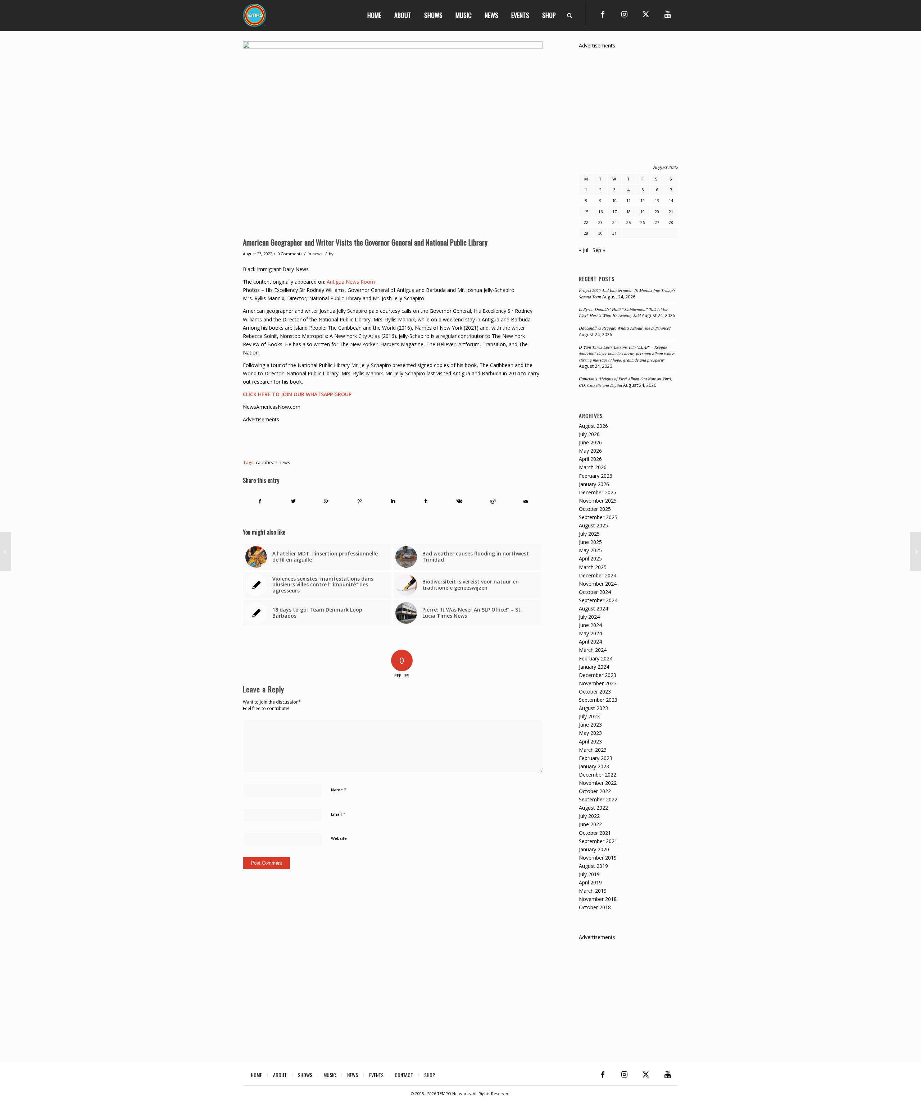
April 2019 (590, 882)
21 (671, 211)
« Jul (583, 250)
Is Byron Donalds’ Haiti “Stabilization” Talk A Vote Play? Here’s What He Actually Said (623, 312)
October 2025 (595, 508)
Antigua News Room (351, 281)
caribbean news (273, 462)
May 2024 (590, 633)
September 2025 (598, 517)
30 (600, 233)
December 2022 (597, 774)
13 (657, 200)
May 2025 (590, 550)
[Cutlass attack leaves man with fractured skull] (5, 551)
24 (614, 222)
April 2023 (590, 741)
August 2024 (593, 608)
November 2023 (598, 683)
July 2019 (589, 874)
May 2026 (590, 450)
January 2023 (594, 766)
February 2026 (595, 475)
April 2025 (590, 558)
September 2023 (598, 699)
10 (614, 200)
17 (614, 211)
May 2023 (590, 732)
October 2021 (595, 832)
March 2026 (593, 467)
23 (600, 222)
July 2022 (589, 816)
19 (642, 211)
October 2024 (595, 592)
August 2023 (593, 708)
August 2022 (593, 807)
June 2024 (590, 625)
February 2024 (595, 658)
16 (600, 211)
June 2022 (590, 824)
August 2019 (593, 865)
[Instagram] (624, 14)
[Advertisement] (374, 440)
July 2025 (589, 533)
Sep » (599, 250)
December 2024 (597, 575)
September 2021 (598, 841)
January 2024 (594, 666)
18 (628, 211)
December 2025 (597, 492)
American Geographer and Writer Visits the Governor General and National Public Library (365, 242)
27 (657, 222)
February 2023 (595, 758)
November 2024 (598, 583)
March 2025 (593, 567)
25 (628, 222)
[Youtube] (667, 14)
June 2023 (590, 724)
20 (657, 211)
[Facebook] (602, 14)
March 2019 (593, 890)
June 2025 (590, 542)
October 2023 (595, 691)
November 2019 (598, 857)
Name (338, 789)
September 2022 (598, 799)
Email (338, 814)
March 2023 (593, 749)
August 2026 (593, 425)
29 (586, 233)
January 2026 (594, 484)
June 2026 (590, 442)
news (317, 253)
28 (671, 222)
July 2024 (589, 616)
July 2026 (589, 434)
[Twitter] (646, 14)
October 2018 (595, 907)
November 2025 (598, 500)
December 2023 (597, 675)
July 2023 (589, 716)
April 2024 (590, 641)
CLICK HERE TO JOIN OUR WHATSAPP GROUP (297, 394)
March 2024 (593, 649)
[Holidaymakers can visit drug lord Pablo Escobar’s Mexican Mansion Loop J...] (915, 551)
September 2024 (598, 600)
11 (628, 200)
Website (339, 838)
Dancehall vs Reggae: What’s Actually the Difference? (625, 328)
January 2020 (594, 849)
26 (642, 222)
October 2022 (595, 791)
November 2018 (598, 899)
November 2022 (598, 782)
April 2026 (590, 459)
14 (671, 200)
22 (586, 222)
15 (586, 211)
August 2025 (593, 525)
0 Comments (289, 253)
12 (642, 200)
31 (614, 233)
